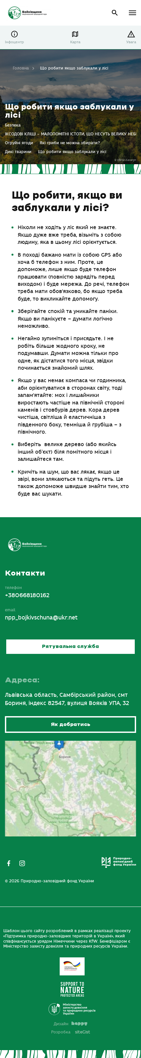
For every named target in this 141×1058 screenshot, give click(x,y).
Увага (131, 42)
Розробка (70, 1032)
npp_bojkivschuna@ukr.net (41, 618)
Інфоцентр (14, 42)
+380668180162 (27, 595)
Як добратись (70, 724)
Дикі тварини (18, 151)
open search (115, 13)
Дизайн (61, 1024)
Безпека (13, 125)
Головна (21, 68)
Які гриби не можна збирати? (70, 143)
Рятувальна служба (70, 646)
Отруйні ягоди (19, 143)
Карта (75, 42)
